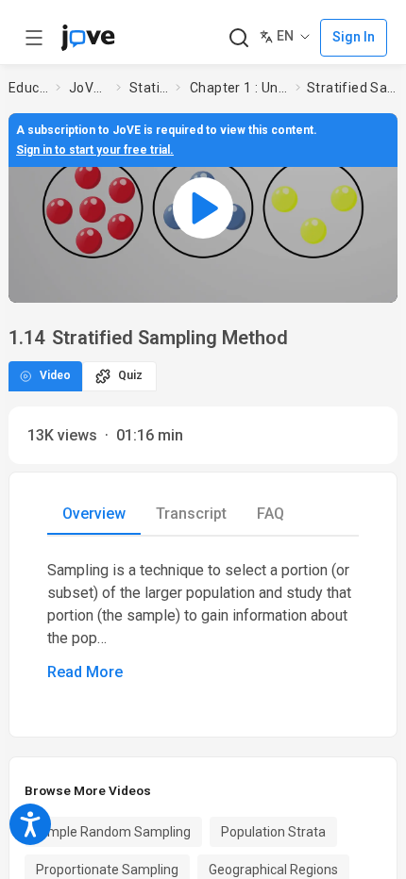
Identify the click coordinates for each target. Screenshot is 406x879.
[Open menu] (34, 38)
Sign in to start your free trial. (95, 150)
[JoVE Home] (87, 38)
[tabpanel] (203, 621)
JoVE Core (89, 87)
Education (28, 87)
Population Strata (273, 831)
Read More (85, 672)
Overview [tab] (94, 513)
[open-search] (238, 38)
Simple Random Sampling (113, 831)
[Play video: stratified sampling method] (203, 207)
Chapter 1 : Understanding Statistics (239, 87)
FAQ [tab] (270, 513)
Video (55, 375)
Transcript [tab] (191, 513)
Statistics (148, 87)
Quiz (130, 375)
